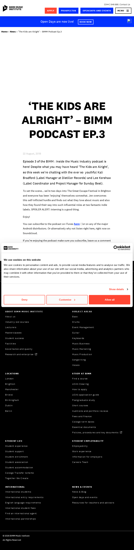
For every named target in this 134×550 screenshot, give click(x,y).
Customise (65, 299)
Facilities (10, 343)
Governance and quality (18, 349)
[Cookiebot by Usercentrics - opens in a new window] (116, 248)
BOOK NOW (86, 22)
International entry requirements (24, 497)
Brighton (10, 384)
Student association (16, 462)
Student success (14, 338)
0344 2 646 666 (111, 4)
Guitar (76, 332)
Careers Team (80, 462)
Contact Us (125, 4)
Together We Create (16, 478)
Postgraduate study (83, 400)
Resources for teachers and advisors (93, 502)
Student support (14, 451)
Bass (75, 316)
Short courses (80, 405)
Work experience (82, 451)
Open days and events (97, 10)
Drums (76, 322)
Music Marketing (81, 349)
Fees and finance (82, 416)
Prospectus (68, 10)
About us (10, 316)
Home (4, 31)
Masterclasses (13, 332)
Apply (50, 10)
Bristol (9, 394)
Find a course (80, 378)
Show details (116, 289)
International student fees (20, 508)
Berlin (8, 411)
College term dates (83, 421)
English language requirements (23, 502)
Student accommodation (19, 467)
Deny (24, 299)
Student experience (16, 446)
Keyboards (78, 338)
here (77, 224)
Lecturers (11, 327)
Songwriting (79, 359)
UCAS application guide (85, 394)
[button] (123, 11)
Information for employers (87, 456)
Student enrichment (16, 456)
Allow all (110, 299)
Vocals (76, 365)
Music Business (81, 343)
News (13, 31)
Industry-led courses (17, 322)
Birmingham (12, 400)
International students (18, 491)
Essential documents (84, 427)
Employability (80, 446)
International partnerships (20, 518)
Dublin (9, 405)
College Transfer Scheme (19, 473)
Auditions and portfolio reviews (90, 411)
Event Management (83, 327)
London (9, 378)
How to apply (79, 389)
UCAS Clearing (80, 384)
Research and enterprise (19, 354)
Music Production (82, 354)
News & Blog (79, 491)
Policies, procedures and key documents (95, 432)
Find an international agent (21, 513)
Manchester (12, 389)
